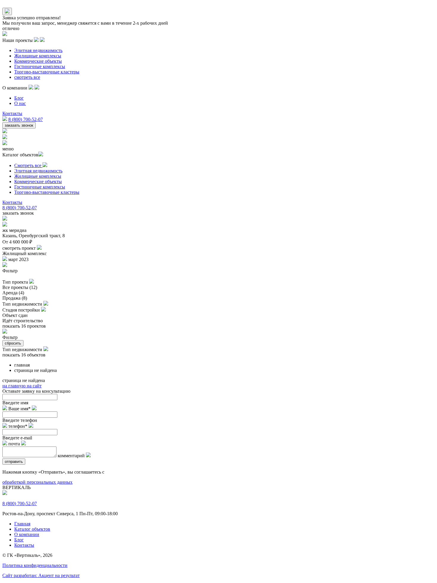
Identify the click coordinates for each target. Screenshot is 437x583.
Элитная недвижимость (38, 50)
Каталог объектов (32, 529)
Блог (19, 97)
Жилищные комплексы (37, 55)
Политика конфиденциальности (34, 565)
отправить (14, 461)
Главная (22, 523)
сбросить (13, 343)
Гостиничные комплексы (39, 66)
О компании (26, 534)
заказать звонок (19, 125)
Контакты (12, 113)
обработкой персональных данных (37, 482)
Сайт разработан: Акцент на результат (41, 575)
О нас (20, 103)
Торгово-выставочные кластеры (46, 71)
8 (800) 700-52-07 (25, 119)
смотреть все (27, 77)
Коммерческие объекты (38, 61)
